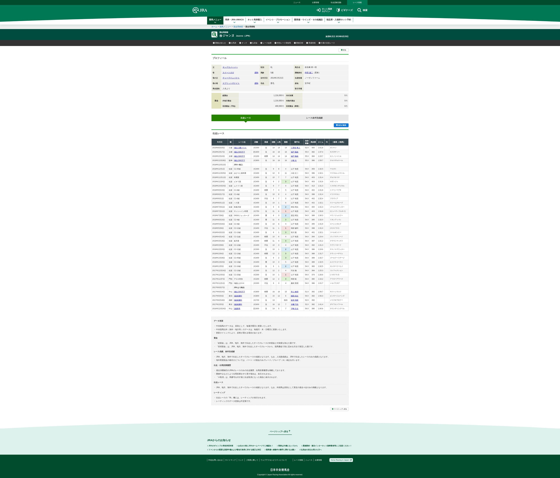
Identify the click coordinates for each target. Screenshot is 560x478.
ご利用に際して (252, 460)
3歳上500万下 (239, 160)
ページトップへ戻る (340, 409)
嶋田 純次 (294, 296)
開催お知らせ (220, 43)
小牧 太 (294, 160)
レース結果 (267, 43)
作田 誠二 (309, 73)
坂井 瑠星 (294, 300)
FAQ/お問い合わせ (215, 460)
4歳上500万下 (239, 152)
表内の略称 (342, 125)
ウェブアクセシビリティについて (274, 460)
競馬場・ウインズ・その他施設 (308, 19)
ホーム (214, 27)
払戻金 (254, 43)
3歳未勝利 (238, 296)
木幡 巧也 (294, 304)
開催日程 (299, 43)
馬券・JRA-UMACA (234, 19)
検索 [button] (365, 10)
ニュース (296, 2)
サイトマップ (230, 460)
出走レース (246, 118)
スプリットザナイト (231, 83)
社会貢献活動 (336, 2)
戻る (344, 50)
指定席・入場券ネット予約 (339, 19)
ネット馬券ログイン (327, 10)
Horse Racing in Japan (340, 460)
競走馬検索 (238, 27)
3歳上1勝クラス (240, 148)
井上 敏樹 (294, 292)
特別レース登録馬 (284, 43)
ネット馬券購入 (255, 19)
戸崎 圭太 (294, 309)
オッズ (244, 43)
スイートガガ (228, 73)
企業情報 (315, 2)
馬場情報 (312, 43)
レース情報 (357, 2)
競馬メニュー (215, 19)
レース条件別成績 (314, 118)
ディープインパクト (231, 78)
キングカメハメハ (230, 67)
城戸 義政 (294, 152)
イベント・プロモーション (278, 19)
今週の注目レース (328, 43)
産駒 (256, 73)
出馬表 (233, 43)
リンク (240, 460)
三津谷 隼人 (295, 148)
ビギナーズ (347, 10)
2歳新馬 (237, 309)
